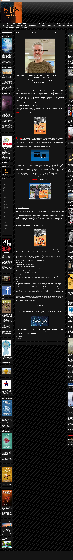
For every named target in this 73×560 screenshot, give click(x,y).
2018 (4, 187)
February (5, 198)
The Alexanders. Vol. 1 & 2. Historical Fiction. (47, 25)
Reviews (33, 23)
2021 (4, 191)
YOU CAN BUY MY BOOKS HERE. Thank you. (21, 23)
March (5, 200)
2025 (4, 231)
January (5, 197)
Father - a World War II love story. (31, 25)
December (6, 229)
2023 (4, 194)
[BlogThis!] (32, 333)
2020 (4, 190)
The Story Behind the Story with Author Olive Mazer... (6, 215)
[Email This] (31, 333)
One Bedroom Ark (19, 25)
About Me (9, 23)
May (4, 203)
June (5, 204)
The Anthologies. (24, 27)
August (5, 224)
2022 (4, 193)
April (5, 201)
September (6, 225)
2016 (4, 184)
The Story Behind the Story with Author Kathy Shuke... (6, 211)
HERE (46, 179)
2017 (4, 185)
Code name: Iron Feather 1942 (55, 23)
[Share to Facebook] (34, 333)
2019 (4, 188)
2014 (4, 181)
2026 (4, 233)
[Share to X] (33, 333)
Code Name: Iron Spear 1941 (42, 23)
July (4, 222)
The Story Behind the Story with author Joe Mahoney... (6, 207)
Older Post (62, 343)
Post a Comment (19, 338)
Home (4, 23)
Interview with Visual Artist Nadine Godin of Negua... (7, 219)
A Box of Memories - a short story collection (11, 27)
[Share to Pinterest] (35, 333)
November (6, 228)
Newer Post (18, 343)
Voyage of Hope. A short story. (8, 25)
